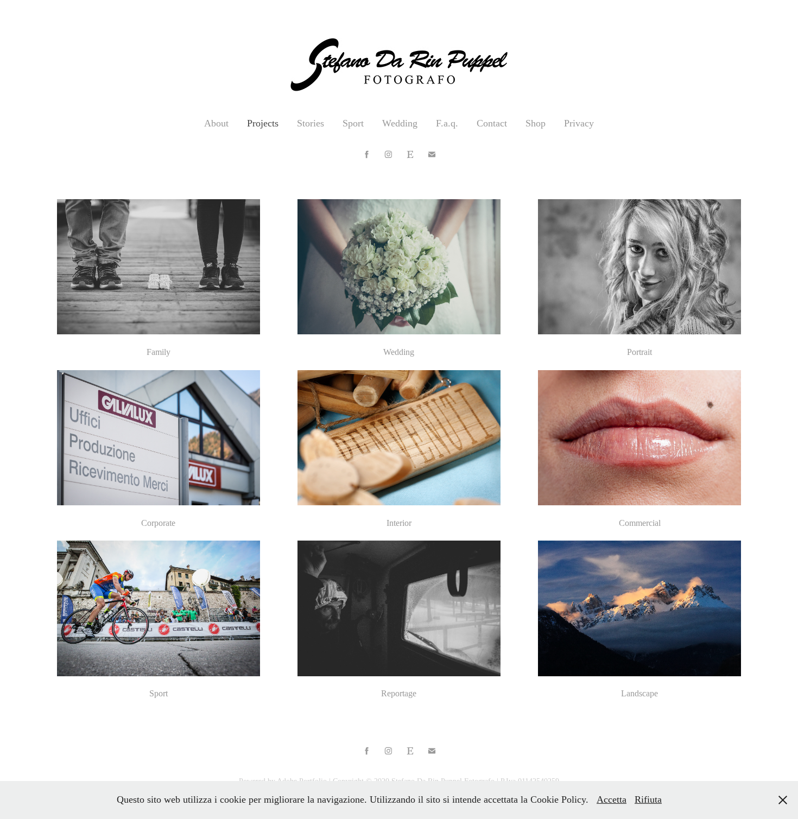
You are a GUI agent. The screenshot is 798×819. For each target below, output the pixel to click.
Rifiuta (648, 799)
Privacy (579, 123)
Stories (310, 123)
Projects (262, 123)
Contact (492, 123)
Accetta (611, 799)
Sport (353, 123)
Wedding (399, 123)
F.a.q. (447, 123)
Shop (535, 123)
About (216, 123)
